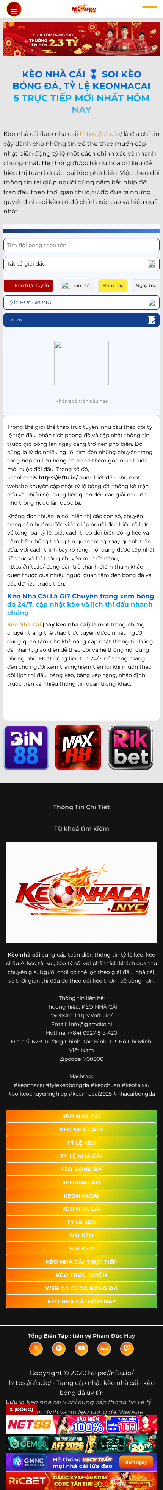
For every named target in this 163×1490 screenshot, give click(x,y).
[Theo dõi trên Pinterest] (59, 1349)
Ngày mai (147, 285)
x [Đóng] (21, 1409)
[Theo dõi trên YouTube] (81, 1349)
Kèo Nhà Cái (24, 624)
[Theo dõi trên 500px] (104, 1349)
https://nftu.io (100, 134)
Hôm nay (113, 285)
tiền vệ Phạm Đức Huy (103, 1335)
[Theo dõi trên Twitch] (127, 1349)
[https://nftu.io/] (83, 9)
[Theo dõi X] (36, 1349)
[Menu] (14, 9)
